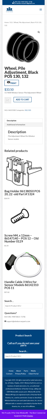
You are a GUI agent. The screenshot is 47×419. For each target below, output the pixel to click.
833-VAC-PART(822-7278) (14, 317)
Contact (9, 374)
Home (6, 22)
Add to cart (22, 99)
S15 (29, 110)
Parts (26, 371)
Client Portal (33, 374)
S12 (11, 22)
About (18, 371)
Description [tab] (11, 121)
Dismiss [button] (30, 416)
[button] (39, 32)
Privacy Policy (20, 374)
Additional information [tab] (16, 125)
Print (13, 83)
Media (33, 371)
